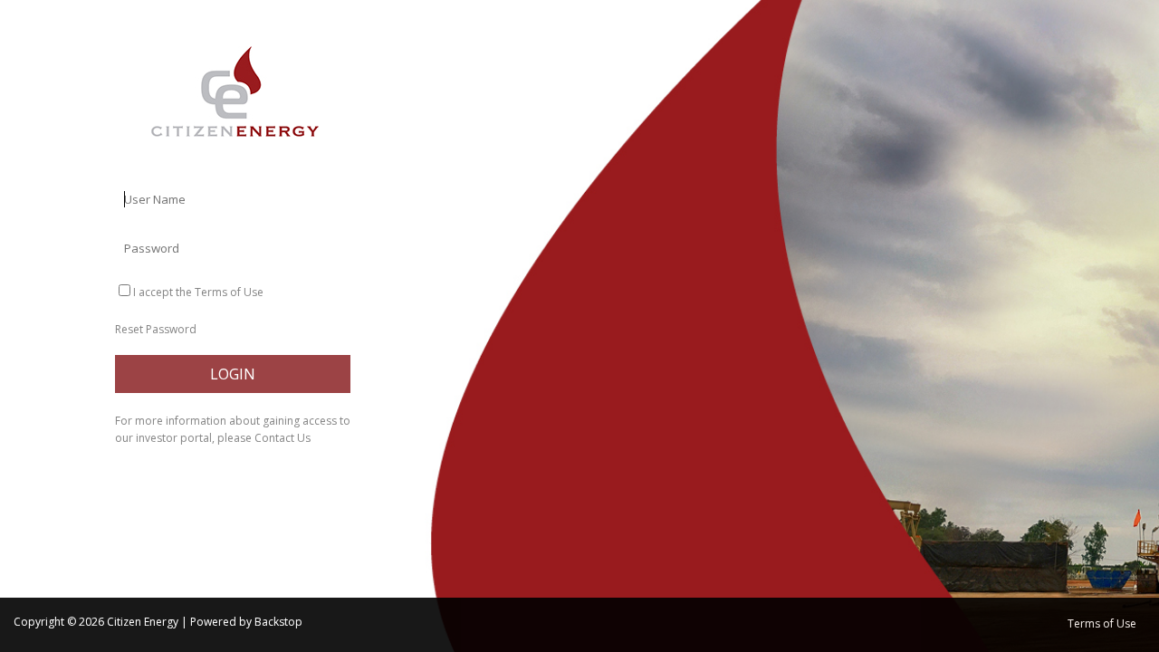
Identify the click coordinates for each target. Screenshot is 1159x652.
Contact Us (282, 438)
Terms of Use (229, 292)
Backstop (278, 621)
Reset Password (155, 329)
